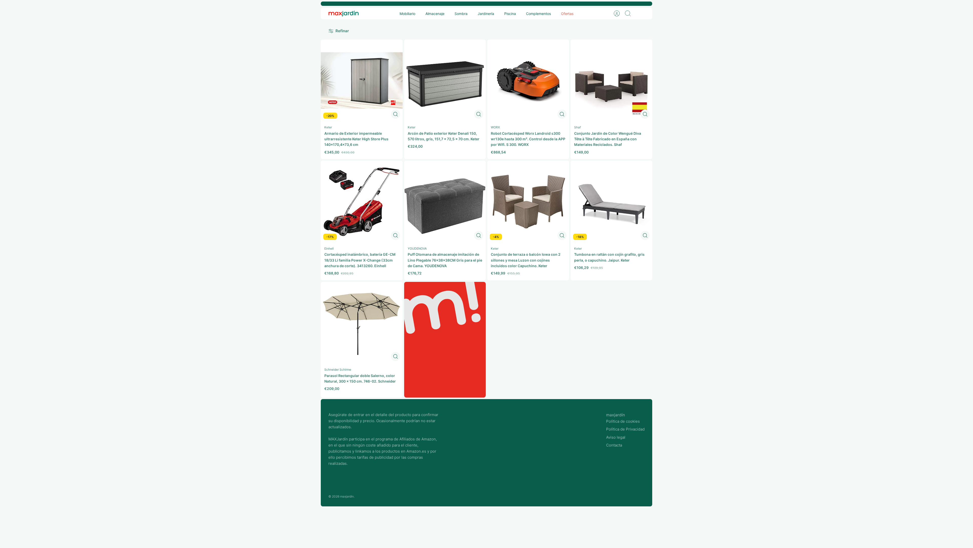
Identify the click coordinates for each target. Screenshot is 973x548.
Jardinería (486, 13)
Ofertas (567, 13)
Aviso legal (615, 437)
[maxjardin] (343, 13)
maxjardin (347, 496)
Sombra (461, 13)
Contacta (614, 445)
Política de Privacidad (625, 429)
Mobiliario (407, 13)
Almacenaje (434, 13)
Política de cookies (623, 421)
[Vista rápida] (395, 114)
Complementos (538, 13)
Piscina (510, 13)
